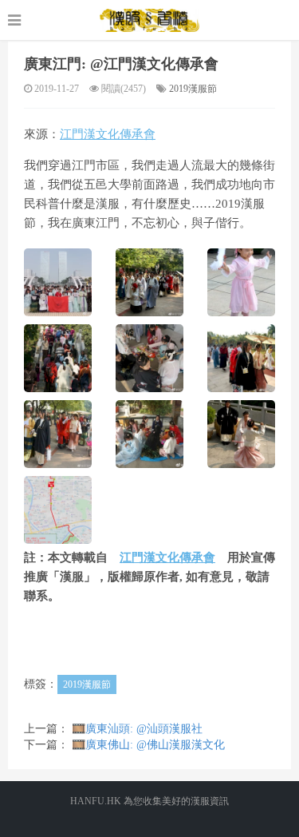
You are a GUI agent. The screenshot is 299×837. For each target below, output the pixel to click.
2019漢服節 (193, 88)
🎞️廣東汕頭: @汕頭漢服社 (137, 729)
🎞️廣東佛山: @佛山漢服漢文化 (148, 745)
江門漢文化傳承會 (107, 134)
